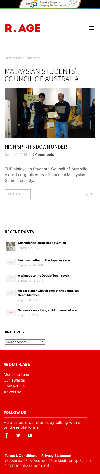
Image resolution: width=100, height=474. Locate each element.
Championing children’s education (42, 242)
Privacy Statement (56, 456)
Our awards (14, 380)
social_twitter (18, 435)
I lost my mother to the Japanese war (44, 260)
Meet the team (17, 374)
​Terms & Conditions (21, 456)
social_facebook (6, 435)
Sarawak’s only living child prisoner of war (47, 310)
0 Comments (43, 154)
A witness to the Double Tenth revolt (43, 275)
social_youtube (30, 435)
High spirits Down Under (36, 146)
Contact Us (14, 386)
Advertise (12, 391)
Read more (17, 194)
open (91, 28)
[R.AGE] (23, 28)
